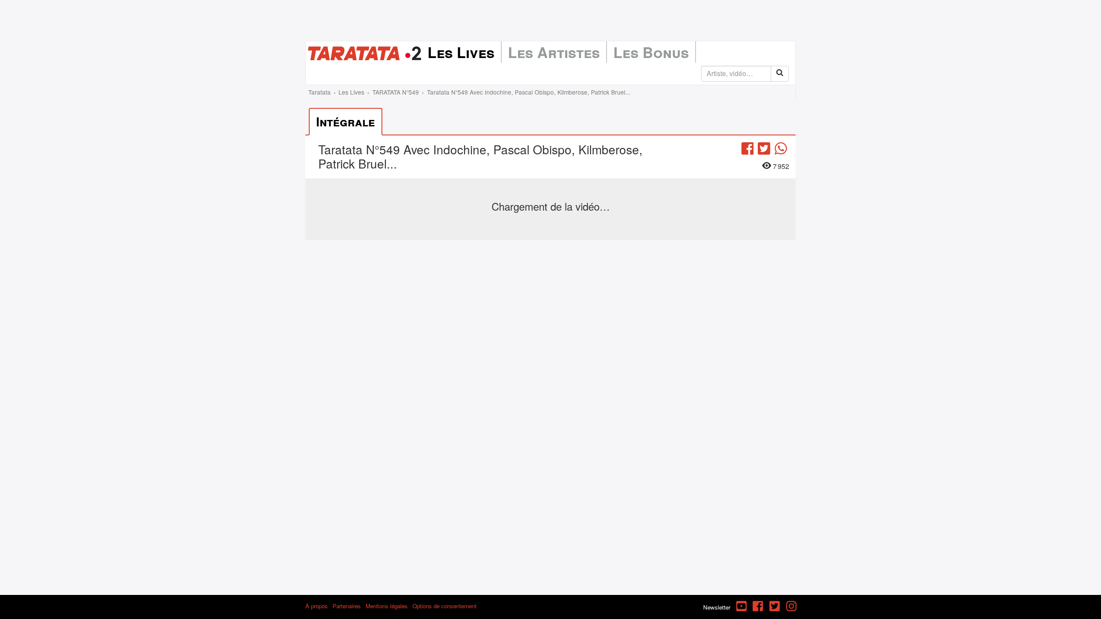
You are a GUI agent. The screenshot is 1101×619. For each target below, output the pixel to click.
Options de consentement (444, 606)
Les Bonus (651, 52)
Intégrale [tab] (345, 121)
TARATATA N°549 (395, 92)
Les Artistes (554, 52)
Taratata (319, 92)
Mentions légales (387, 606)
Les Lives (461, 52)
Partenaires (346, 606)
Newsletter (716, 607)
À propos (316, 606)
